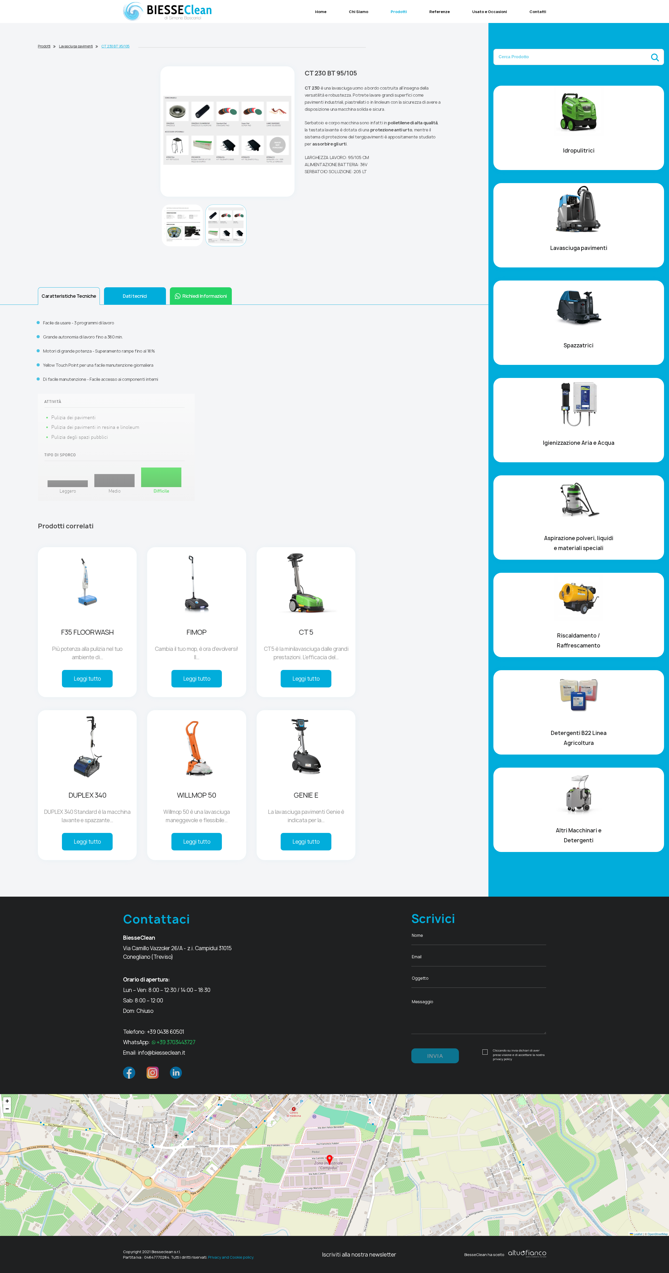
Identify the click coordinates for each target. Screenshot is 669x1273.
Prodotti (399, 11)
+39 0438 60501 (165, 1031)
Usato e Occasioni (489, 11)
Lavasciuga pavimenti (76, 46)
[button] (329, 1160)
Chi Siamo (358, 11)
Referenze (439, 11)
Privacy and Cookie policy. (231, 1257)
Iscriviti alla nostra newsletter (359, 1254)
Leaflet (637, 1234)
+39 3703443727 (176, 1042)
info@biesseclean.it (161, 1052)
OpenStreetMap (658, 1234)
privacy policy (502, 1059)
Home (320, 11)
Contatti (537, 11)
